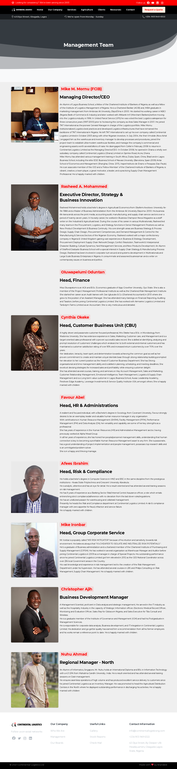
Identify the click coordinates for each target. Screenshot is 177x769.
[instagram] (162, 3)
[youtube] (152, 3)
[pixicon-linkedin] (30, 738)
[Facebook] (148, 3)
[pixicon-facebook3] (14, 738)
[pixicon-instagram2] (25, 738)
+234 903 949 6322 (155, 16)
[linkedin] (157, 3)
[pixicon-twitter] (19, 738)
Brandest (162, 764)
